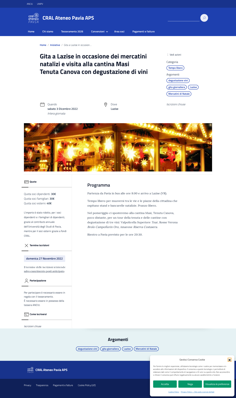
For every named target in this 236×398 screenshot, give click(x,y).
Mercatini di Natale (179, 94)
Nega (190, 384)
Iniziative (55, 45)
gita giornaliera (176, 87)
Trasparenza (42, 385)
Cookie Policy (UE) (87, 385)
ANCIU (30, 3)
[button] (229, 359)
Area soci (119, 31)
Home (31, 31)
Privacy (27, 385)
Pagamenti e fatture (143, 31)
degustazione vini (178, 80)
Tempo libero (175, 68)
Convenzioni (98, 31)
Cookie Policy (173, 391)
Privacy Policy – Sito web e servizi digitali (197, 391)
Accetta (165, 384)
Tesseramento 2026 (72, 31)
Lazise (193, 87)
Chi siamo (47, 31)
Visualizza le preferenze (217, 384)
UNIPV (40, 3)
